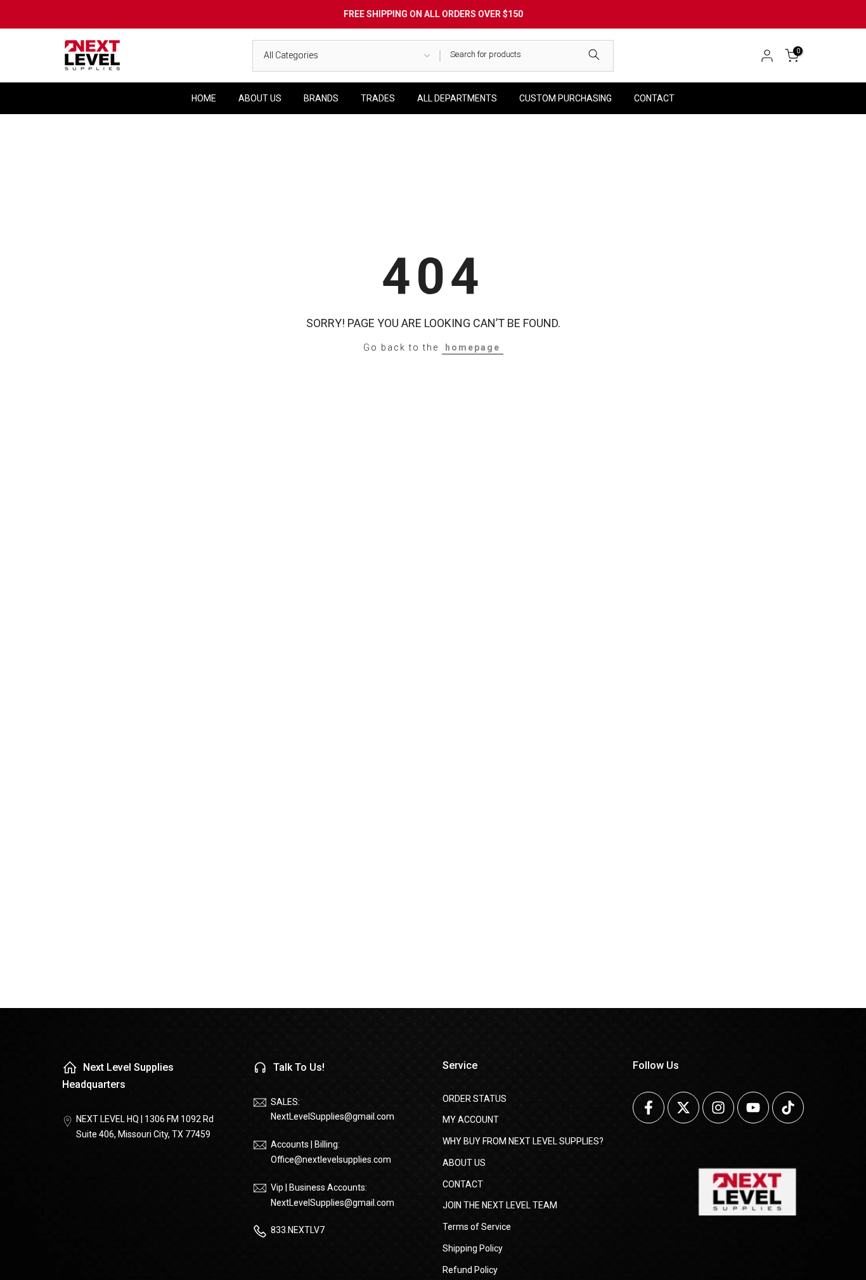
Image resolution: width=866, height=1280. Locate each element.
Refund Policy (470, 1270)
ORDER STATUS (475, 1099)
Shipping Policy (473, 1248)
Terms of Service (477, 1227)
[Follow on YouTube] (753, 1107)
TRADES (378, 98)
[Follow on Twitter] (683, 1107)
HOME (203, 98)
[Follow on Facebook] (648, 1107)
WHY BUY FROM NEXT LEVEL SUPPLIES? (523, 1141)
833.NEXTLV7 (298, 1230)
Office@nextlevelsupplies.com (331, 1159)
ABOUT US (259, 98)
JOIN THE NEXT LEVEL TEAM (500, 1205)
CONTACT (654, 98)
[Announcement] (433, 14)
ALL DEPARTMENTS (457, 98)
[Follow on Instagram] (718, 1107)
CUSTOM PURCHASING (565, 98)
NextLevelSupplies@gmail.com (332, 1116)
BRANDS (321, 98)
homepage (472, 347)
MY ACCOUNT (471, 1120)
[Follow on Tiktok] (788, 1107)
